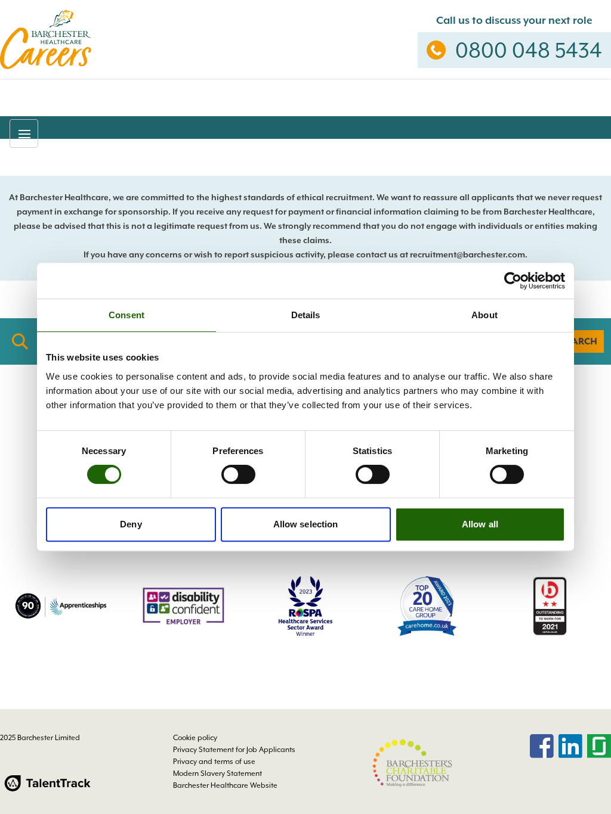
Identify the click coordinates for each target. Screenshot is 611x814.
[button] (24, 133)
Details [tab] (305, 315)
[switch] (238, 474)
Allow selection (305, 524)
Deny (130, 524)
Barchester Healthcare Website (225, 785)
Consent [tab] (126, 315)
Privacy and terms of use (214, 761)
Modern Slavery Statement (217, 773)
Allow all (480, 524)
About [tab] (484, 315)
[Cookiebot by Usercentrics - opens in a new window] (513, 281)
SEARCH (579, 341)
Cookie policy (195, 738)
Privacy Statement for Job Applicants (234, 749)
